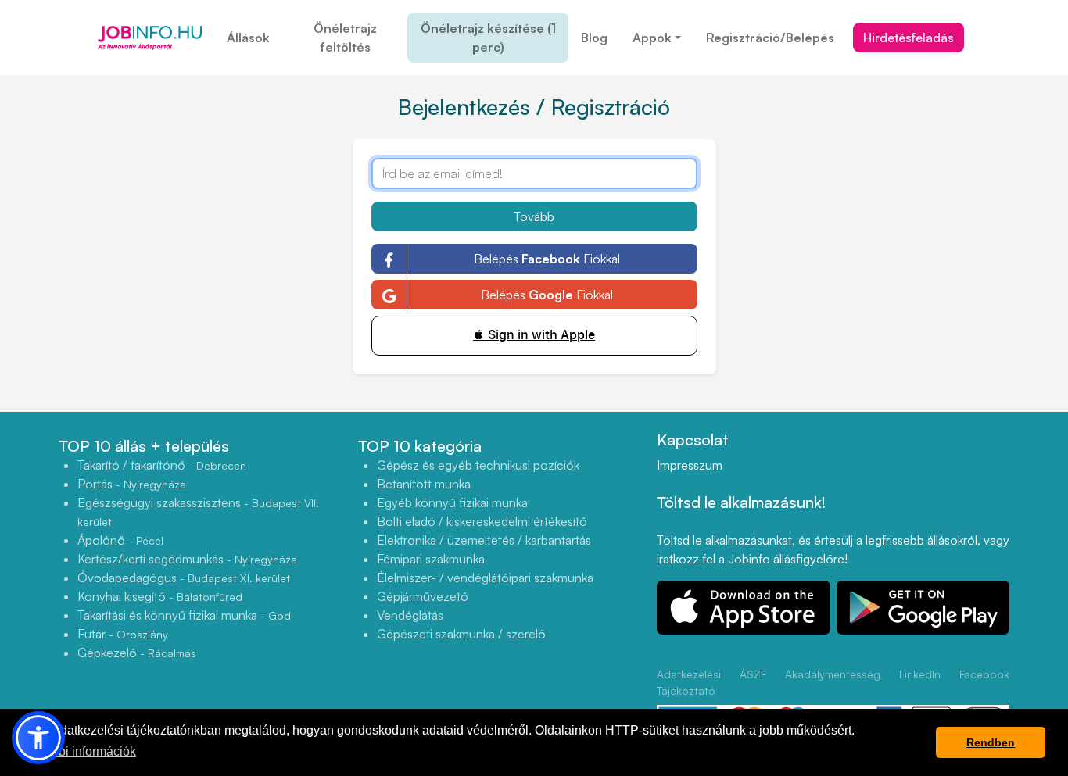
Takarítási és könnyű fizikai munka (184, 615)
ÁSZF (753, 674)
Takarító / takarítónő (161, 465)
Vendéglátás (410, 615)
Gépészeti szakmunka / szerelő (461, 634)
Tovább (534, 216)
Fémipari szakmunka (431, 559)
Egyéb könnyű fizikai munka (452, 502)
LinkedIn (920, 674)
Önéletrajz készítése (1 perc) (488, 37)
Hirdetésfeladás (908, 37)
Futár (122, 634)
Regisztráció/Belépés (770, 37)
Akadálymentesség (832, 674)
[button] (38, 737)
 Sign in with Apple (534, 334)
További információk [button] (80, 751)
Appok (652, 37)
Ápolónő (120, 540)
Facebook (984, 674)
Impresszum (689, 465)
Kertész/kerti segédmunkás (187, 559)
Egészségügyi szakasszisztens (198, 511)
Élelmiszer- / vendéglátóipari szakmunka (485, 577)
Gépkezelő (136, 652)
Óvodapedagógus (183, 577)
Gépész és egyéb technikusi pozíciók (478, 465)
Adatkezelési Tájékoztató (689, 682)
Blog (594, 37)
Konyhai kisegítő (159, 596)
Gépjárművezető (422, 596)
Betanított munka (424, 484)
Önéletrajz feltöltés (345, 37)
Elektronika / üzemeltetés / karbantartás (484, 540)
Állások (248, 37)
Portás (131, 484)
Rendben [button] (990, 742)
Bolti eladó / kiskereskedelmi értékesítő (482, 521)
